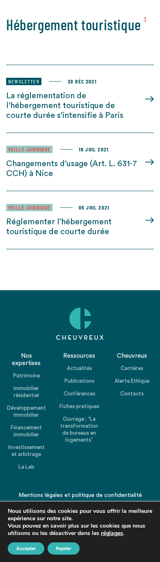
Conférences (79, 393)
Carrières (132, 368)
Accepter (26, 548)
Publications (79, 381)
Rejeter (63, 548)
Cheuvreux (80, 323)
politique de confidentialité (107, 495)
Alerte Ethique (131, 381)
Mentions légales (40, 495)
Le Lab (26, 466)
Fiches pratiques (79, 406)
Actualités (79, 368)
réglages (112, 533)
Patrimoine (26, 375)
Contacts (132, 393)
